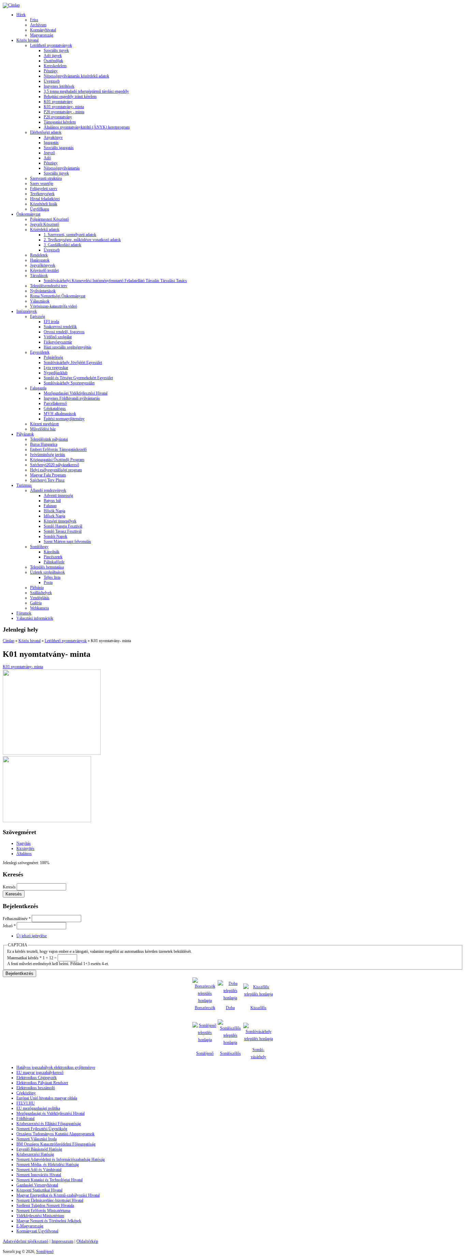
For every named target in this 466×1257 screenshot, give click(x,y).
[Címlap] (11, 5)
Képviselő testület (44, 270)
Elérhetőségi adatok (45, 132)
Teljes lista (52, 577)
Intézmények (26, 311)
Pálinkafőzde (54, 562)
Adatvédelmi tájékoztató (25, 1241)
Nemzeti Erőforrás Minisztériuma (43, 1210)
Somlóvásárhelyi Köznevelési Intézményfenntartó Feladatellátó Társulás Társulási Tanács (115, 280)
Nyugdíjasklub (56, 372)
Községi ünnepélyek (60, 521)
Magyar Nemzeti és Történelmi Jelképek (48, 1220)
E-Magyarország (29, 1226)
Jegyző (49, 152)
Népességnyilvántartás (62, 168)
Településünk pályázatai (49, 439)
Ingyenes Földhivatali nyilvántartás (72, 398)
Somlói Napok (55, 536)
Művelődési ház (43, 429)
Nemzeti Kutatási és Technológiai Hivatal (49, 1180)
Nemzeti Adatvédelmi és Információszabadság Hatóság (60, 1159)
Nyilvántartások (43, 291)
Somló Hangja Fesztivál (63, 526)
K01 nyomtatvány (58, 101)
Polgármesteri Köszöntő (49, 219)
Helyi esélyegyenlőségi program (56, 470)
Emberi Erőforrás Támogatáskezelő (58, 449)
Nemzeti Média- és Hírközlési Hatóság (47, 1164)
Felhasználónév (17, 918)
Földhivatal (25, 1118)
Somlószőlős (230, 1053)
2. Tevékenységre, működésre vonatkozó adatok (82, 239)
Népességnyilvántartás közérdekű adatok (76, 76)
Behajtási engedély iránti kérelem (70, 96)
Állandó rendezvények (48, 490)
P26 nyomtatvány (58, 117)
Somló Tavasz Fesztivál (63, 531)
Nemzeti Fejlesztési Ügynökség (41, 1128)
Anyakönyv (53, 137)
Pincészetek (53, 556)
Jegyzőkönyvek (42, 265)
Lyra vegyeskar (56, 367)
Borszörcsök (205, 1007)
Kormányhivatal (43, 30)
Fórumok (23, 613)
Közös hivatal (27, 40)
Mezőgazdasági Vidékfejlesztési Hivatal (75, 393)
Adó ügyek (53, 55)
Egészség (37, 316)
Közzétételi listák (43, 204)
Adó (47, 158)
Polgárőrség (53, 357)
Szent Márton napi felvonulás (67, 541)
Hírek (21, 14)
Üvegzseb (52, 81)
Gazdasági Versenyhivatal (37, 1185)
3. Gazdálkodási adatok (62, 244)
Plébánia (37, 587)
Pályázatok (25, 434)
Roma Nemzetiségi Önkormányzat (57, 296)
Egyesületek (39, 352)
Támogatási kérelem (60, 122)
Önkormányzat (28, 214)
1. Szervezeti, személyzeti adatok (70, 234)
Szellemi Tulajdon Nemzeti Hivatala (45, 1205)
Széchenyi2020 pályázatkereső (54, 464)
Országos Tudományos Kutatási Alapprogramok (55, 1134)
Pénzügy (51, 71)
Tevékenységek (42, 193)
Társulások (39, 275)
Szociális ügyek (56, 50)
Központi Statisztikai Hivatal (39, 1190)
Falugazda (38, 388)
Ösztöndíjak (53, 60)
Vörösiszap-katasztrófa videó (53, 306)
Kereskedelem (55, 65)
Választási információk (34, 618)
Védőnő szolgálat (58, 337)
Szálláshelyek (41, 592)
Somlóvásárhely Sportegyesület (69, 383)
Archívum (38, 25)
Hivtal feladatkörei (45, 198)
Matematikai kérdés (24, 958)
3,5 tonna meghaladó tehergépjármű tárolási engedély (86, 91)
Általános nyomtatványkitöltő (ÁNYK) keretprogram (87, 127)
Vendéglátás (39, 597)
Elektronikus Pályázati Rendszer (42, 1082)
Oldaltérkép (87, 1241)
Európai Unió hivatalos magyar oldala (46, 1098)
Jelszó (9, 925)
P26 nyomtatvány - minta (64, 111)
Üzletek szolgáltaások (47, 572)
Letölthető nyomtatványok (51, 45)
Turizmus (24, 485)
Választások (39, 301)
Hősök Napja (54, 510)
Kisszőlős (258, 1007)
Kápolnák (51, 551)
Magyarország (41, 35)
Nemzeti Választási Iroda (36, 1139)
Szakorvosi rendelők (60, 326)
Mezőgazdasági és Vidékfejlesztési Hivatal (50, 1113)
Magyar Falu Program (48, 475)
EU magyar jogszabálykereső (39, 1072)
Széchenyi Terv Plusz (47, 480)
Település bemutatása (47, 567)
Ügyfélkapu (39, 209)
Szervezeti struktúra (46, 178)
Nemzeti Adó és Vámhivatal (38, 1169)
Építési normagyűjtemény (64, 418)
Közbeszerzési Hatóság (35, 1154)
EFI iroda (51, 321)
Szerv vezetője (41, 183)
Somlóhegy (39, 546)
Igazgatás (51, 142)
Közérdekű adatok (44, 229)
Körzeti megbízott (44, 424)
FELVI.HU (25, 1103)
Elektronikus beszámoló (35, 1087)
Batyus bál (52, 500)
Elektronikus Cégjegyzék (36, 1077)
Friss (34, 19)
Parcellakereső (55, 403)
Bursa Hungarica (43, 444)
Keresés (10, 887)
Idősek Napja (54, 516)
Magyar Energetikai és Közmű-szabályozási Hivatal (58, 1195)
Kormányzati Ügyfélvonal (37, 1231)
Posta (48, 582)
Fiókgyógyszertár (58, 342)
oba (232, 1007)
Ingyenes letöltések (59, 86)
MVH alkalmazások (60, 413)
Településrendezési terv (48, 285)
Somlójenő (205, 1053)
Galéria (36, 603)
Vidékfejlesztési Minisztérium (40, 1215)
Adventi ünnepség (58, 495)
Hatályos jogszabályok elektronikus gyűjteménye (55, 1067)
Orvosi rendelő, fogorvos (64, 331)
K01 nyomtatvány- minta (64, 106)
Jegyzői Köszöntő (44, 224)
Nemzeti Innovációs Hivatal (38, 1174)
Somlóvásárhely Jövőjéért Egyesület (73, 362)
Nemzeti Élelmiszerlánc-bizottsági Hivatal (49, 1200)
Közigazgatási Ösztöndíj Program (57, 459)
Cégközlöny (26, 1093)
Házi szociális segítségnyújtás (67, 347)
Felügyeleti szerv (43, 188)
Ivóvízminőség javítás (47, 454)
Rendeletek (39, 255)
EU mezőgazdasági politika (38, 1108)
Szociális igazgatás (59, 147)
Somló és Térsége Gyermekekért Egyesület (78, 377)
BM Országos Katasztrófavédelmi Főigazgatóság (56, 1144)
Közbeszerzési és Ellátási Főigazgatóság (48, 1123)
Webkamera (39, 608)
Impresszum (62, 1241)
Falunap (50, 505)
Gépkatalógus (55, 408)
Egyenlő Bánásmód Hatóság (39, 1149)
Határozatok (39, 260)
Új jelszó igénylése (31, 935)
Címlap (8, 640)
